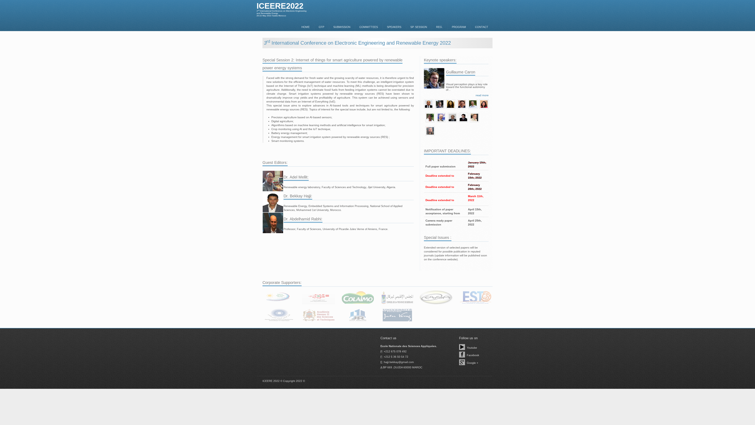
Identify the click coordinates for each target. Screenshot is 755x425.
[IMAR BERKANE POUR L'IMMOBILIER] (358, 315)
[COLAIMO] (358, 297)
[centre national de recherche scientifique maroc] (279, 315)
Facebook (472, 355)
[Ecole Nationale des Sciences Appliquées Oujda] (436, 297)
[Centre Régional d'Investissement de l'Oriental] (318, 297)
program (459, 27)
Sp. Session (418, 27)
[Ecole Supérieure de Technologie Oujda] (476, 297)
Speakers (394, 27)
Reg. (439, 27)
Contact (481, 27)
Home (305, 27)
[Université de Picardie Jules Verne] (397, 315)
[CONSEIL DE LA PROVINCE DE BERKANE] (397, 297)
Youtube (471, 347)
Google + (472, 362)
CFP (321, 27)
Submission (341, 27)
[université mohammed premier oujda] (279, 297)
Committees (368, 27)
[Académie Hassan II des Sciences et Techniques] (318, 315)
